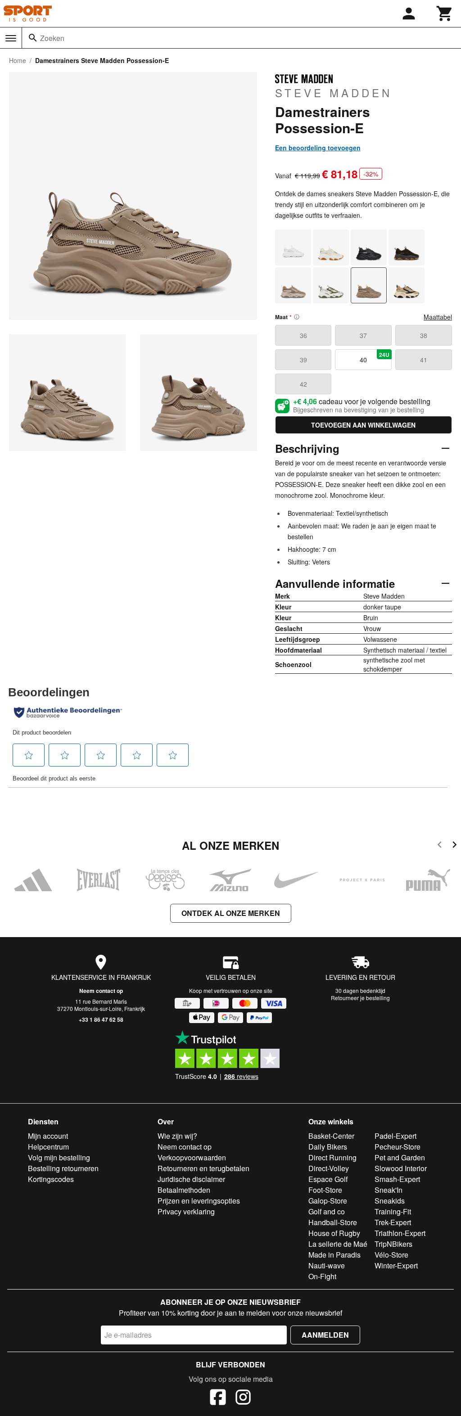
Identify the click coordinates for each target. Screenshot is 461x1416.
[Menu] (11, 38)
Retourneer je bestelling (360, 997)
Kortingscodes (51, 1179)
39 (303, 359)
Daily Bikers (327, 1146)
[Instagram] (243, 1398)
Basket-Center (331, 1136)
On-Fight (322, 1276)
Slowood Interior (401, 1168)
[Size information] (297, 317)
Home (17, 60)
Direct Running (332, 1157)
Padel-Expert (395, 1136)
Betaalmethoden (184, 1190)
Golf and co (326, 1211)
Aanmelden (325, 1335)
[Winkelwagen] (445, 14)
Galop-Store (327, 1200)
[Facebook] (218, 1398)
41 (423, 359)
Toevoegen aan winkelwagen (363, 424)
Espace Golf (328, 1179)
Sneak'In (388, 1190)
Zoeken (52, 38)
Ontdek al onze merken (230, 913)
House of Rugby (334, 1233)
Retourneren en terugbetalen (203, 1168)
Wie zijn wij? (177, 1136)
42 (303, 383)
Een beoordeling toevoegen (318, 147)
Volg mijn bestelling (59, 1157)
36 (303, 335)
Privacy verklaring (186, 1211)
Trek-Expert (393, 1222)
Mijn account (48, 1136)
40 (374, 357)
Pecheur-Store (397, 1146)
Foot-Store (325, 1190)
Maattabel (438, 316)
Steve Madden (333, 92)
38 (423, 335)
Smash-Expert (397, 1179)
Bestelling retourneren (63, 1168)
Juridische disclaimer (191, 1179)
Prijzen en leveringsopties (199, 1200)
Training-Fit (393, 1211)
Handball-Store (332, 1222)
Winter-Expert (396, 1265)
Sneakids (390, 1200)
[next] (454, 846)
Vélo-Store (391, 1254)
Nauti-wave (326, 1265)
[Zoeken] (32, 37)
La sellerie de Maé (337, 1244)
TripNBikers (393, 1244)
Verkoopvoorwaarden (192, 1157)
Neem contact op (101, 990)
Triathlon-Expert (400, 1233)
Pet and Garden (400, 1157)
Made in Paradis (334, 1254)
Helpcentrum (48, 1146)
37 (363, 335)
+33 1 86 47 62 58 (101, 1019)
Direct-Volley (328, 1168)
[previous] (439, 846)
